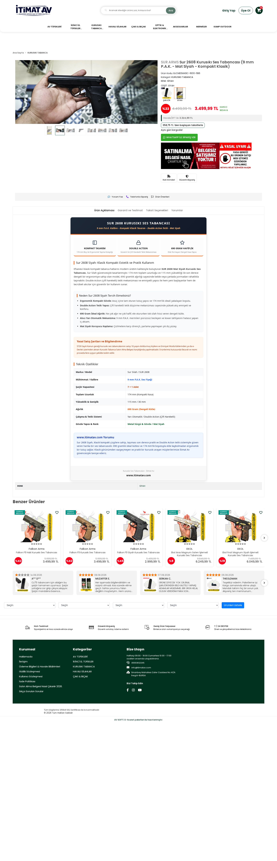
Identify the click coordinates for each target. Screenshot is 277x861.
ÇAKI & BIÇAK (80, 676)
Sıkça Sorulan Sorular (31, 691)
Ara (170, 10)
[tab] (104, 210)
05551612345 (137, 662)
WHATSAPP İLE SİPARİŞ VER (181, 137)
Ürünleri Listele (233, 605)
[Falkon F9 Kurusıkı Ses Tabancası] (37, 526)
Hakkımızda (25, 656)
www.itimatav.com (138, 475)
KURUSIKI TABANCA (84, 666)
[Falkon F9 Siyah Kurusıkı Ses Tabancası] (88, 526)
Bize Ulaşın (135, 649)
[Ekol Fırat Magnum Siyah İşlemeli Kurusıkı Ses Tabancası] (190, 526)
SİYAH (142, 485)
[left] (13, 537)
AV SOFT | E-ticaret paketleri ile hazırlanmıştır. (138, 719)
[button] (259, 10)
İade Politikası (27, 681)
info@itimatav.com (141, 667)
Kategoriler (82, 649)
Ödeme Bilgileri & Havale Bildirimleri (39, 666)
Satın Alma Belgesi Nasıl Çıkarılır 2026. (40, 686)
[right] (264, 537)
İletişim (23, 661)
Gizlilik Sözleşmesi (29, 671)
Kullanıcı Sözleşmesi (30, 676)
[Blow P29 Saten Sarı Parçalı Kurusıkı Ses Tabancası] (241, 526)
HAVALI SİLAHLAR (82, 671)
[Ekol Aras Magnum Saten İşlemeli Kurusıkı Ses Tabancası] (139, 526)
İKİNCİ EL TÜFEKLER (83, 661)
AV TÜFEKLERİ (80, 656)
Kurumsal (27, 649)
